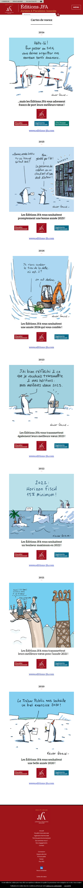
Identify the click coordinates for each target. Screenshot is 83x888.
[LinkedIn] (41, 868)
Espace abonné (18, 1)
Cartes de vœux (42, 877)
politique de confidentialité (54, 886)
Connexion (5, 1)
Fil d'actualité (31, 1)
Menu (76, 7)
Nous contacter (41, 870)
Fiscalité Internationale (41, 833)
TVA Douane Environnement (41, 838)
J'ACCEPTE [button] (67, 886)
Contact (41, 845)
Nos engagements (41, 843)
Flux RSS (41, 861)
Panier (41, 1)
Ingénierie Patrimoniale (41, 836)
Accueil (41, 831)
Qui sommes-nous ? (41, 841)
